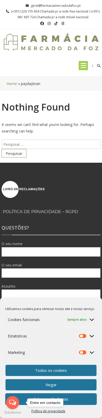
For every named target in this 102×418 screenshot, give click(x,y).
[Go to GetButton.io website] (12, 412)
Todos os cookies (51, 370)
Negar (51, 384)
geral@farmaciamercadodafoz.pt (56, 5)
